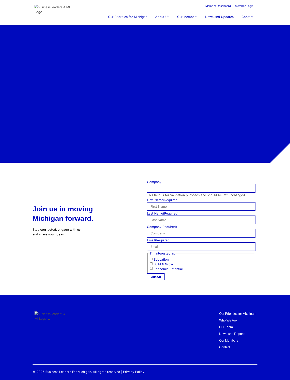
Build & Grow (163, 264)
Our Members (187, 17)
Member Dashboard (218, 5)
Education (161, 259)
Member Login (244, 5)
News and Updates (219, 17)
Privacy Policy (133, 372)
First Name (163, 200)
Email (159, 240)
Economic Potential (168, 268)
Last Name (163, 213)
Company (154, 181)
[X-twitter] (45, 247)
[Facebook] (36, 247)
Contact (247, 17)
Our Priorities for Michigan (127, 17)
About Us (162, 17)
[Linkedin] (54, 247)
